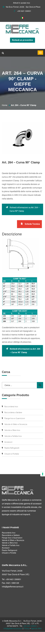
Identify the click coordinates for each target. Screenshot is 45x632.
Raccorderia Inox (11, 407)
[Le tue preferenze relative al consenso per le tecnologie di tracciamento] (42, 474)
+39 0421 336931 (24, 11)
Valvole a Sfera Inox (12, 430)
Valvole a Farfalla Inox (13, 436)
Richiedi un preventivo (22, 40)
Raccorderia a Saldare (13, 412)
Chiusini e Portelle (11, 454)
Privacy (27, 628)
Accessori (8, 442)
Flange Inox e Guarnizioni (14, 418)
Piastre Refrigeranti (11, 448)
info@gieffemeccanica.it (12, 586)
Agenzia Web (36, 628)
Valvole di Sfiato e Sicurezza (15, 424)
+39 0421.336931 (30, 626)
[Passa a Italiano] (22, 17)
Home (4, 105)
